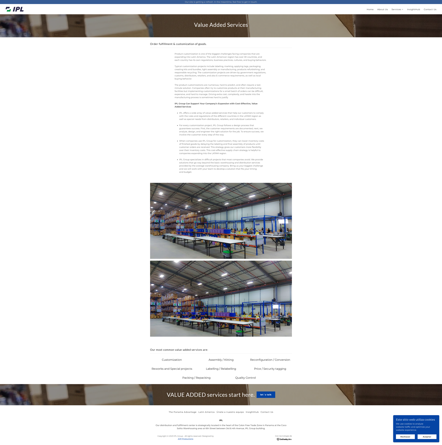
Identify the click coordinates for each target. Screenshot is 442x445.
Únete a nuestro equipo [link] (230, 412)
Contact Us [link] (430, 9)
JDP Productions (185, 439)
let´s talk (265, 394)
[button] (397, 9)
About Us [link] (382, 9)
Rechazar (405, 437)
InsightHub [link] (413, 9)
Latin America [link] (206, 412)
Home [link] (370, 9)
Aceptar (427, 437)
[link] (15, 9)
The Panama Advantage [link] (183, 412)
